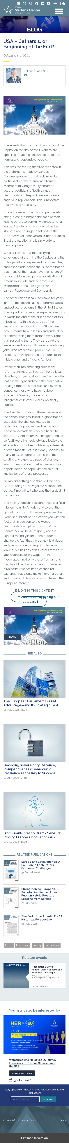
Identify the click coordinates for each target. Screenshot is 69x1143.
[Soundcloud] (55, 3)
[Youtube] (48, 3)
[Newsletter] (18, 3)
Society (37, 945)
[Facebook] (36, 3)
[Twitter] (24, 4)
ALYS (63, 1120)
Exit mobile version (34, 1138)
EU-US (9, 945)
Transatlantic (52, 945)
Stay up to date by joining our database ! (37, 599)
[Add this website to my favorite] (63, 3)
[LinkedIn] (42, 3)
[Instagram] (30, 3)
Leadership (22, 945)
